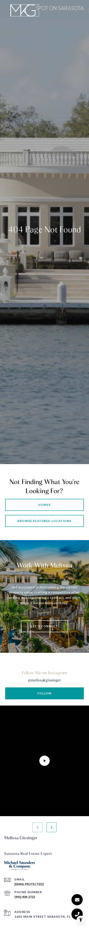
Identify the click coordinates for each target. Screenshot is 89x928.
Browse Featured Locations (44, 521)
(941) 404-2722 (24, 897)
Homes (44, 505)
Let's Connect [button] (44, 626)
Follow (44, 693)
